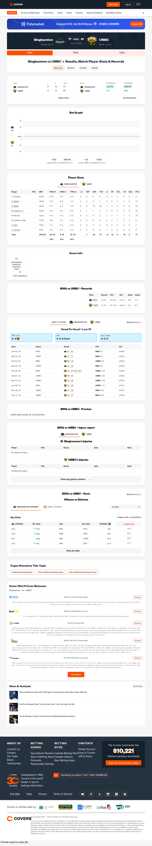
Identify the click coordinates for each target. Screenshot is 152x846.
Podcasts (36, 760)
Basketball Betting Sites (22, 572)
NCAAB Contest (113, 12)
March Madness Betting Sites (51, 572)
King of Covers (86, 752)
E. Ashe (14, 225)
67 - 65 (70, 366)
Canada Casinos (63, 756)
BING (95, 300)
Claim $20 (137, 24)
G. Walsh (15, 206)
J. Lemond (15, 230)
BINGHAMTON (72, 434)
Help (29, 793)
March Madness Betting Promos (82, 572)
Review (138, 597)
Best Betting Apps (64, 760)
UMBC (104, 39)
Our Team (12, 756)
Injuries (95, 68)
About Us (14, 743)
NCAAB (12, 12)
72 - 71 (70, 356)
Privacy (42, 793)
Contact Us (13, 749)
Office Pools (85, 756)
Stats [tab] (30, 52)
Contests (85, 743)
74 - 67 (70, 395)
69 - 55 (70, 375)
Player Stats (63, 98)
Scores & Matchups (30, 12)
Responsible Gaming (42, 763)
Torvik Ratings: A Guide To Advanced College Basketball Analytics (47, 716)
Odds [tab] (122, 52)
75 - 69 (70, 390)
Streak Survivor (87, 749)
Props (69, 12)
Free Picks (48, 12)
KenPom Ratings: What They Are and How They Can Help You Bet (47, 704)
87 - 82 (70, 351)
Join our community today (123, 762)
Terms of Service (62, 793)
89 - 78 (70, 361)
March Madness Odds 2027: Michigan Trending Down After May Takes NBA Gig (53, 692)
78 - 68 (70, 380)
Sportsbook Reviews (42, 753)
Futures (79, 12)
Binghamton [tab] (70, 184)
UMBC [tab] (89, 184)
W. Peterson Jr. (17, 211)
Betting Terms (132, 322)
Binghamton (43, 39)
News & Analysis (94, 12)
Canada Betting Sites (66, 753)
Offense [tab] (27, 507)
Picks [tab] (76, 52)
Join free (113, 4)
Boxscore (58, 68)
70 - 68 (70, 385)
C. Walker (15, 201)
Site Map (15, 793)
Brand (10, 759)
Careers (11, 752)
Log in (128, 4)
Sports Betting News (42, 756)
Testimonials (14, 763)
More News (138, 686)
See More (76, 674)
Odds (59, 12)
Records (71, 68)
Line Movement (129, 98)
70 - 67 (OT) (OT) (74, 371)
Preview (83, 68)
